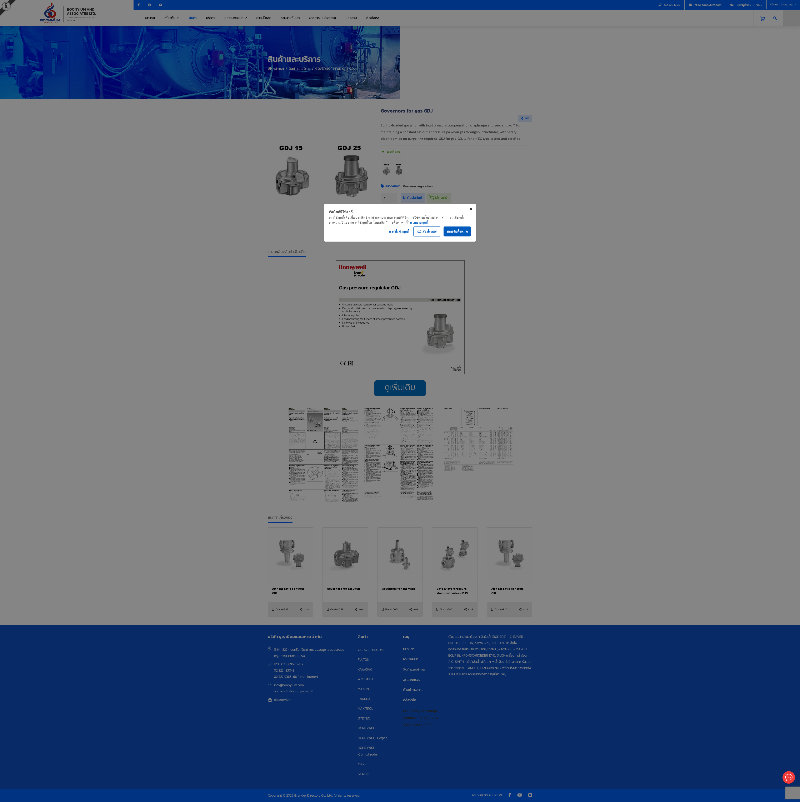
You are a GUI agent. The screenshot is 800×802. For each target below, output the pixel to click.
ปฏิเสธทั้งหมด (427, 231)
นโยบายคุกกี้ (419, 222)
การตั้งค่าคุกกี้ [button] (399, 231)
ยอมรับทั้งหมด (457, 231)
